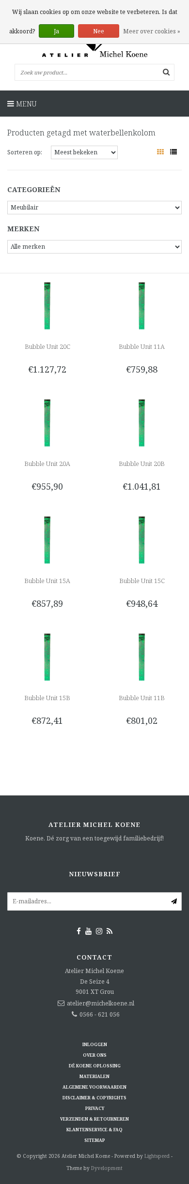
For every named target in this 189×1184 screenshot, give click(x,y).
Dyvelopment (107, 1168)
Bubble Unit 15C (142, 580)
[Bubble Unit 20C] (47, 305)
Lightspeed (157, 1156)
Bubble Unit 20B (142, 463)
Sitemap (94, 1140)
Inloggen (94, 1044)
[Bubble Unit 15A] (47, 539)
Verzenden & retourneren (94, 1119)
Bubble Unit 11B (142, 697)
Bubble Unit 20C (47, 346)
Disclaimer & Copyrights (94, 1097)
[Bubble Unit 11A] (141, 305)
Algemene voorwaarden (94, 1087)
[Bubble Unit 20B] (141, 422)
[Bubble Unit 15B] (47, 656)
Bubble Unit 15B (47, 697)
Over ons (95, 1055)
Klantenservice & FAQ (94, 1129)
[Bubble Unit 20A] (47, 422)
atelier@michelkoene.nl (100, 1003)
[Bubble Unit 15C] (141, 539)
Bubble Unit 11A (142, 346)
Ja (56, 31)
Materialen (94, 1076)
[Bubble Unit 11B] (141, 656)
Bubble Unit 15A (47, 580)
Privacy (94, 1108)
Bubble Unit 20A (47, 463)
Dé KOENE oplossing (95, 1066)
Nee (98, 31)
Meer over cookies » (151, 31)
